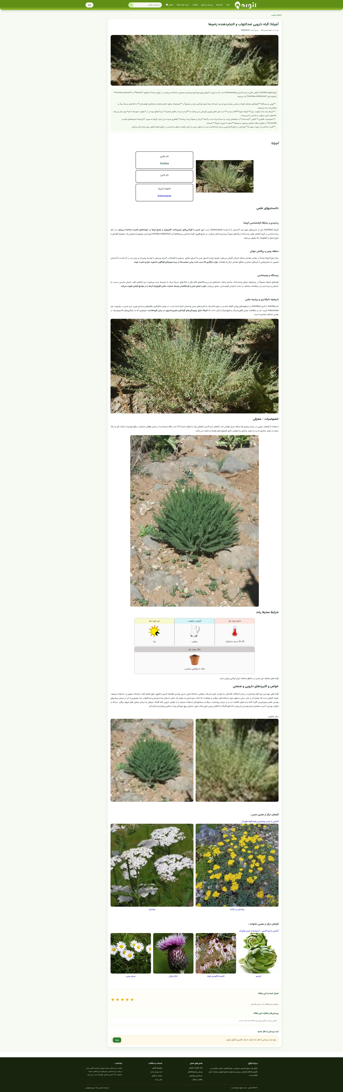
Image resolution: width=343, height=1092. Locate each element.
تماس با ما (158, 1079)
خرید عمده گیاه (183, 4)
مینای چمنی (130, 976)
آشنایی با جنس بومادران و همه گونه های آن (260, 821)
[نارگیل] (246, 5)
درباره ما (106, 1088)
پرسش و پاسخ (206, 4)
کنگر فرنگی (173, 976)
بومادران (152, 909)
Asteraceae (164, 196)
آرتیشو (258, 976)
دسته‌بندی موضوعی (196, 1075)
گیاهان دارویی (276, 15)
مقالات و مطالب (197, 1079)
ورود (89, 5)
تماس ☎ (169, 4)
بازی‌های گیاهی (157, 1068)
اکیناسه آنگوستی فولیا (215, 976)
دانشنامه (219, 4)
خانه (228, 4)
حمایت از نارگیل (157, 1075)
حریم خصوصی (90, 1088)
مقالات (195, 4)
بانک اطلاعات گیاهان (196, 1068)
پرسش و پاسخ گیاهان (195, 1072)
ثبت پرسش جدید (156, 1072)
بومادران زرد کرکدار (237, 909)
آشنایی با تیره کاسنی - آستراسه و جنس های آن (259, 931)
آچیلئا (275, 143)
